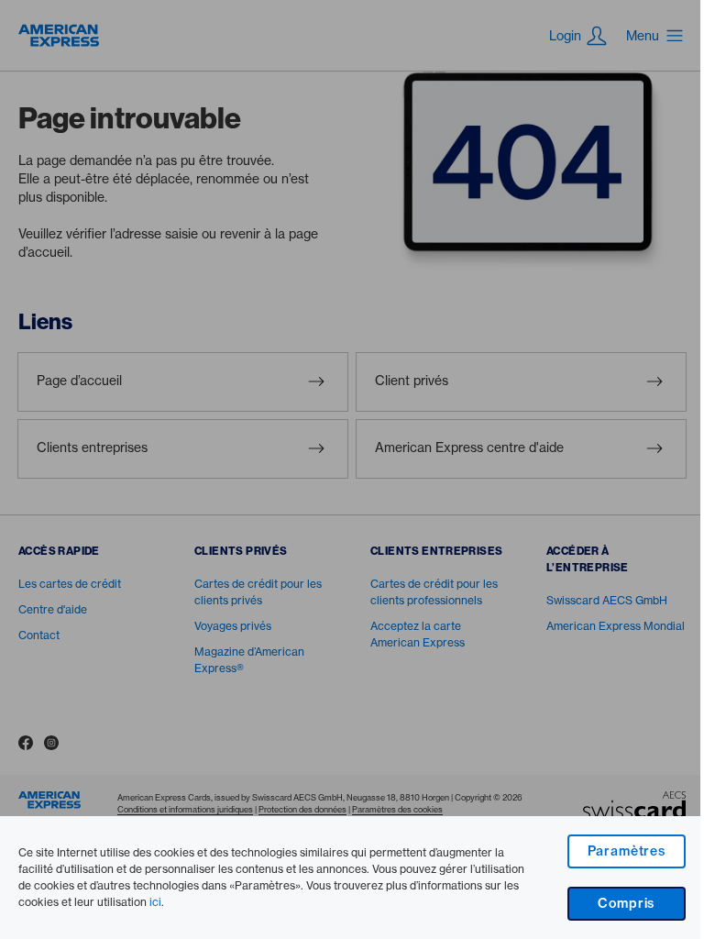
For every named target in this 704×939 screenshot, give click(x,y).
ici (155, 902)
